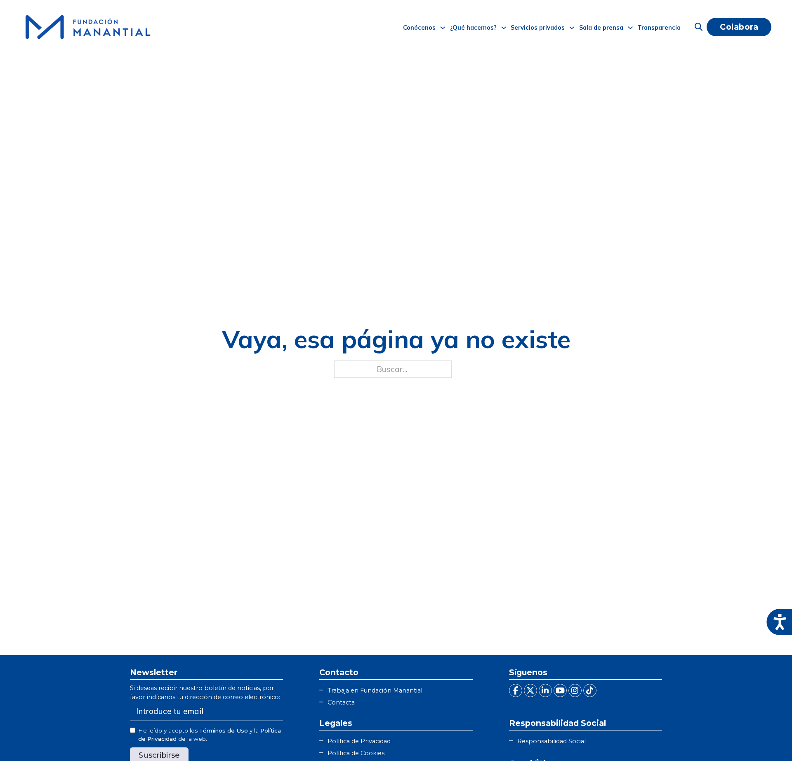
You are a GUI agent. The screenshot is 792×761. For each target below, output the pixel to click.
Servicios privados (538, 27)
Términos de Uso (223, 730)
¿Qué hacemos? (473, 27)
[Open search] (699, 27)
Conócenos (419, 27)
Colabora (739, 27)
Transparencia (659, 27)
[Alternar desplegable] (443, 28)
